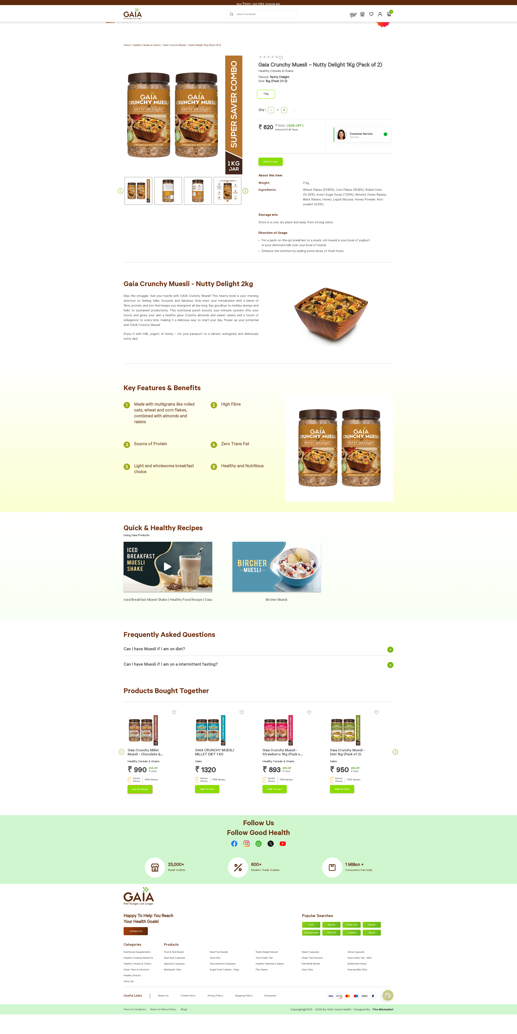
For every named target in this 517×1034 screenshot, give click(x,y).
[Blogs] (353, 14)
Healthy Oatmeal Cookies (270, 964)
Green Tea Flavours (312, 958)
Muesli (371, 925)
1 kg (266, 94)
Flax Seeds (262, 970)
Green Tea (351, 925)
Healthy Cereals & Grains (137, 964)
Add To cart (270, 162)
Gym (311, 925)
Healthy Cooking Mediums (138, 958)
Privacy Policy (215, 996)
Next (245, 191)
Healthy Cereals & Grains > (147, 45)
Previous (121, 191)
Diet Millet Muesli (311, 964)
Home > (128, 45)
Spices (331, 925)
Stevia (372, 933)
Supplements (311, 933)
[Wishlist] (371, 14)
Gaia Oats (307, 970)
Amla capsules (356, 952)
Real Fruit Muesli (219, 952)
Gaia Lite (128, 981)
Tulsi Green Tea (264, 958)
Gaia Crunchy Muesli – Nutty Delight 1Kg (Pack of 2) (192, 45)
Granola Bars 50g (357, 970)
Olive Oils (215, 958)
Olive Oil (331, 933)
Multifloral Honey (357, 964)
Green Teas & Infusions (136, 970)
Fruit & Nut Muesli (174, 952)
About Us (163, 996)
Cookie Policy (188, 996)
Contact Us (135, 931)
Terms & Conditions (135, 1009)
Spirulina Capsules (174, 964)
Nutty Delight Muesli (267, 952)
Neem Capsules (310, 952)
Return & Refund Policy (163, 1009)
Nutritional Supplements (137, 952)
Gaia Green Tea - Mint (360, 958)
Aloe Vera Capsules (174, 958)
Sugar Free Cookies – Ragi (224, 970)
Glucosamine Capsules (222, 964)
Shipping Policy (243, 996)
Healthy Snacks (132, 975)
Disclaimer (270, 996)
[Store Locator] (362, 14)
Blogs (184, 1009)
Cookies (351, 933)
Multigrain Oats (172, 970)
